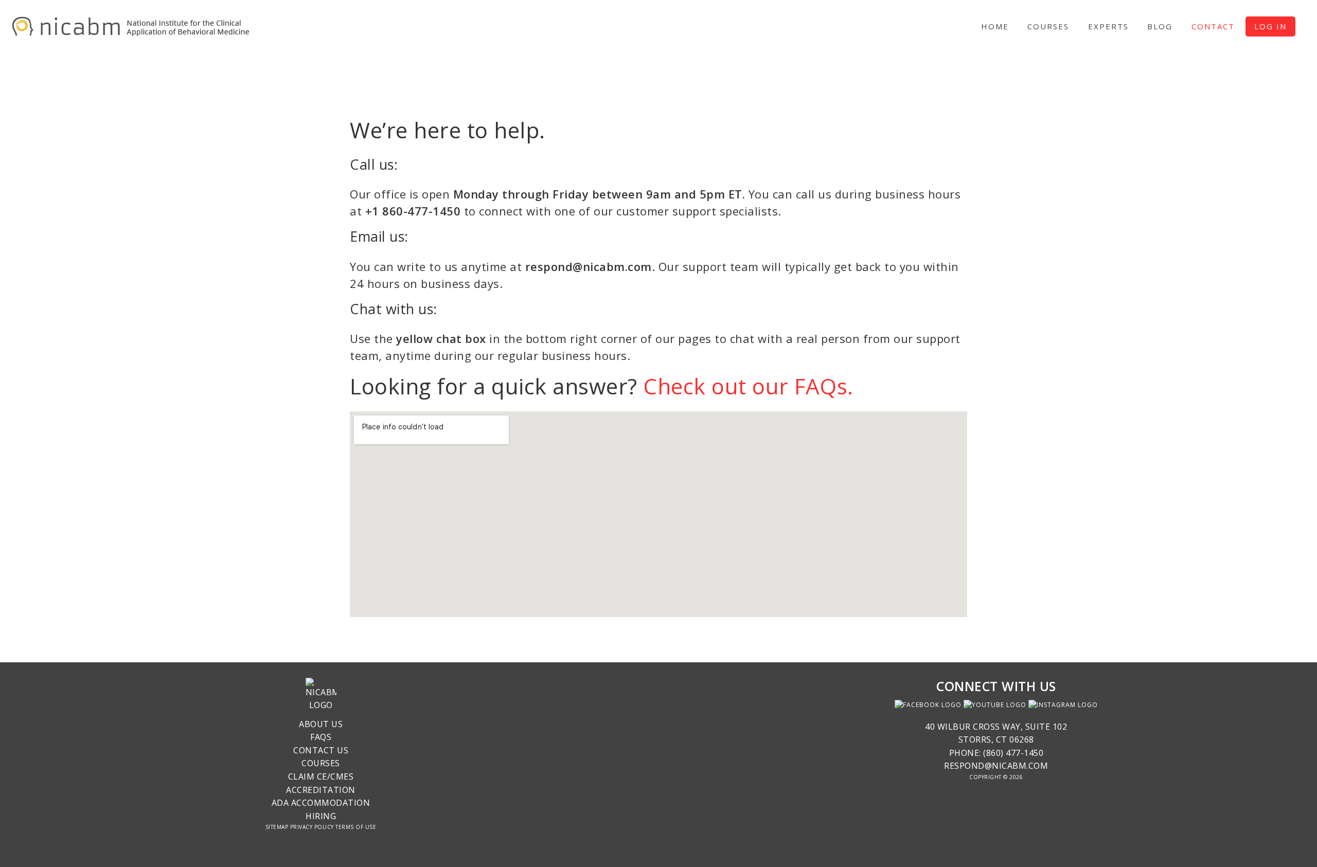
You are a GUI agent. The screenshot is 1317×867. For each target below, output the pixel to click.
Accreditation (320, 790)
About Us (321, 724)
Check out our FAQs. (748, 386)
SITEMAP (277, 826)
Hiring (321, 816)
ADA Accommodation (321, 802)
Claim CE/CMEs (321, 776)
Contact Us (320, 750)
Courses (320, 763)
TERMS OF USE (355, 826)
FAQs (320, 737)
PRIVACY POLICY (312, 826)
